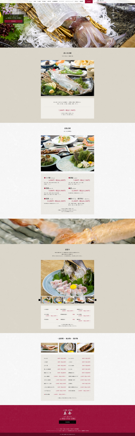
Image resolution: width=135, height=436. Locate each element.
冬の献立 (64, 428)
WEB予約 (89, 1)
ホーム (57, 428)
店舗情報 (83, 430)
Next (95, 300)
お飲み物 (71, 428)
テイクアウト (48, 430)
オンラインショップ (55, 430)
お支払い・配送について (63, 430)
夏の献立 (67, 428)
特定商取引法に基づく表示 (72, 430)
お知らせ (79, 430)
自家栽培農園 (76, 428)
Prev (39, 300)
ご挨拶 (61, 428)
